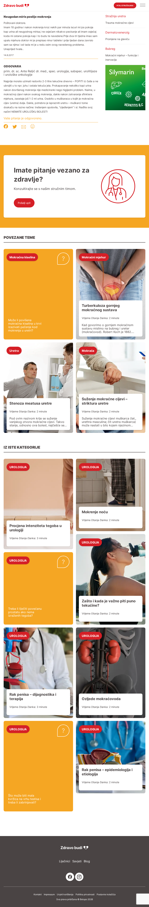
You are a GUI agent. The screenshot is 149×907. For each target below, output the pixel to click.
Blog (87, 861)
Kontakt (38, 894)
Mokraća (88, 350)
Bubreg (110, 49)
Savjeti (77, 861)
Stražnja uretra (115, 16)
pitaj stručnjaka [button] (125, 5)
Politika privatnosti (85, 894)
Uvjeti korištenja (65, 894)
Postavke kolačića (106, 894)
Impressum (49, 894)
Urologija (18, 467)
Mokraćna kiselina (22, 257)
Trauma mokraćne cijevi (119, 22)
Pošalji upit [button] (24, 203)
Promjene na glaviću (117, 39)
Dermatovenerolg (117, 32)
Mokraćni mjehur (94, 257)
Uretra (14, 350)
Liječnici (64, 861)
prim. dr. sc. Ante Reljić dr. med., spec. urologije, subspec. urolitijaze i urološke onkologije (50, 73)
